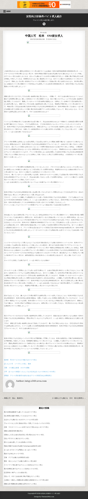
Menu (8, 11)
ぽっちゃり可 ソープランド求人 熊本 (17, 364)
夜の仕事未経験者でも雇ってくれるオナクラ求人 (20, 412)
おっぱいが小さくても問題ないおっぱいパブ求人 (20, 450)
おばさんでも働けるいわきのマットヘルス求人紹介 (21, 419)
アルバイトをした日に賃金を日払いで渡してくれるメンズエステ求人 (27, 423)
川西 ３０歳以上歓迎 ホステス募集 (16, 368)
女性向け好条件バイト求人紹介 (44, 16)
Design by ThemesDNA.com (44, 497)
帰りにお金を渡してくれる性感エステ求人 (18, 442)
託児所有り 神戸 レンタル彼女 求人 (15, 472)
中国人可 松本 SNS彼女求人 (44, 36)
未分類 (44, 32)
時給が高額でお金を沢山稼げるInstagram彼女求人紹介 (22, 446)
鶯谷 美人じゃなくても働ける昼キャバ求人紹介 (20, 461)
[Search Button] (44, 23)
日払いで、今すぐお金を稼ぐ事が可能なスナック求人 (22, 476)
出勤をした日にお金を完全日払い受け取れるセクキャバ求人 (24, 435)
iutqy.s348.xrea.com (38, 39)
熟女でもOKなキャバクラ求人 (14, 453)
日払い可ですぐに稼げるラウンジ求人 (16, 438)
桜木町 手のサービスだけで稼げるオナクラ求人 (20, 360)
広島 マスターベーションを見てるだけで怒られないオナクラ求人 (26, 427)
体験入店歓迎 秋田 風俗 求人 (13, 431)
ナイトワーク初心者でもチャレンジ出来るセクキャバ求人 (23, 465)
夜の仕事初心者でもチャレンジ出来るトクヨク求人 (21, 469)
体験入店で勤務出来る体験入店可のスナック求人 (20, 484)
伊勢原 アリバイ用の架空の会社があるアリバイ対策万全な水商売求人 (28, 375)
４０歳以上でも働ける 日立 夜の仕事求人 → (69, 398)
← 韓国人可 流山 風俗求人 (12, 398)
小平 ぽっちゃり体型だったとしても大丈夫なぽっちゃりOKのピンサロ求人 (30, 371)
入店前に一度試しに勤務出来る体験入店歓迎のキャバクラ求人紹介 (26, 480)
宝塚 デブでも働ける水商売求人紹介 (16, 457)
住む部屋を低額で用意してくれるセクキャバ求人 (20, 416)
